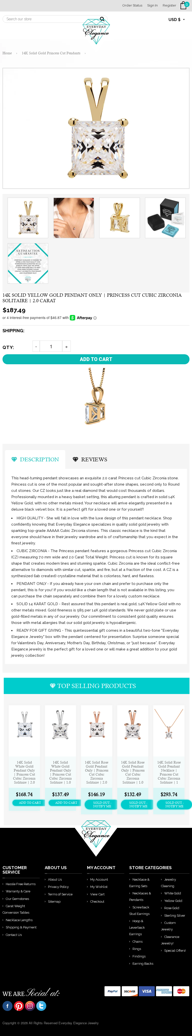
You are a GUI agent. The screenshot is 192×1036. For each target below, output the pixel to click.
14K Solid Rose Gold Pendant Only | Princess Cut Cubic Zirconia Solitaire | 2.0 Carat (96, 772)
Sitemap (54, 901)
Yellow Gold (173, 901)
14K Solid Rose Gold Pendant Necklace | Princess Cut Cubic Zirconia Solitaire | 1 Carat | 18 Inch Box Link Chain (169, 772)
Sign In (152, 5)
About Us (55, 879)
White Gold (172, 893)
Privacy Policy (58, 887)
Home (7, 53)
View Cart (97, 894)
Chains (137, 941)
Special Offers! (175, 950)
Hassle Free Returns (21, 884)
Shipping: (13, 330)
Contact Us (14, 935)
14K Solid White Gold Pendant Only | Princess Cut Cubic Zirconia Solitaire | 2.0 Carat (24, 772)
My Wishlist (99, 887)
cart (184, 5)
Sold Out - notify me (102, 804)
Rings (136, 949)
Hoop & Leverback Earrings (137, 927)
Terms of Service (60, 894)
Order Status (132, 5)
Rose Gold (171, 908)
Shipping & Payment (21, 927)
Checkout (97, 901)
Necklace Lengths (19, 920)
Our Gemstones (17, 899)
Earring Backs (142, 963)
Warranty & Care (18, 891)
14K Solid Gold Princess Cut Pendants (51, 53)
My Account (99, 879)
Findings (139, 956)
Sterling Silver (174, 915)
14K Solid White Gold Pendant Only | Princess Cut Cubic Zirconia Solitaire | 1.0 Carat (60, 772)
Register (169, 5)
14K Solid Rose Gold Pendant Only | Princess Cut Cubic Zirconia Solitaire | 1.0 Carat (132, 772)
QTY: (8, 347)
